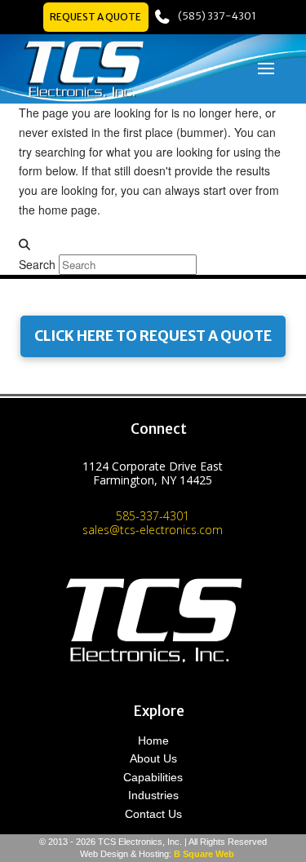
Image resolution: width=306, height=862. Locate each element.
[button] (266, 68)
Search (37, 264)
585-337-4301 (152, 516)
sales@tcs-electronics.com (152, 529)
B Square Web (204, 854)
